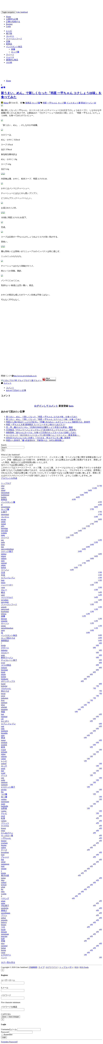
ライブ (41, 967)
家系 (3, 747)
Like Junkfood (22, 12)
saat (2, 726)
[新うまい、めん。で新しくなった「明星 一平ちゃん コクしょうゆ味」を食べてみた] (2, 87)
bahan (3, 948)
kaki (2, 866)
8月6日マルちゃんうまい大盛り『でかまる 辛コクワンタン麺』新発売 (38, 438)
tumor (3, 740)
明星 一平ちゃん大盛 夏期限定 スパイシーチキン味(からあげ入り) (35, 425)
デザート (5, 648)
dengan (4, 619)
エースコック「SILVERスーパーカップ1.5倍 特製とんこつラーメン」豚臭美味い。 (43, 435)
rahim (3, 565)
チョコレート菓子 (9, 660)
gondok (4, 745)
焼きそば (5, 691)
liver (3, 700)
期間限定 (5, 641)
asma (3, 903)
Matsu (6, 103)
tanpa (3, 582)
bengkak (4, 670)
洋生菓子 (5, 905)
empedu (4, 621)
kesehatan (5, 611)
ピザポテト (6, 955)
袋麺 (13, 49)
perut (3, 696)
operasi (4, 563)
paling (3, 847)
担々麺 (4, 797)
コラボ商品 (6, 665)
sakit (3, 595)
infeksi (3, 554)
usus (3, 735)
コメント (8, 383)
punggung (5, 802)
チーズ (4, 850)
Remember (8, 1034)
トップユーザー (66, 967)
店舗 (8, 41)
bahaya (4, 922)
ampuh (3, 607)
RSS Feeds (84, 967)
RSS (76, 967)
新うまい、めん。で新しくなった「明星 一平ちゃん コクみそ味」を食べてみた (41, 417)
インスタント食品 (14, 47)
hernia (3, 950)
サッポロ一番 (7, 835)
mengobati (5, 493)
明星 (45, 103)
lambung (4, 731)
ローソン (5, 623)
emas (3, 830)
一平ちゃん (52, 103)
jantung (4, 668)
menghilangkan (7, 628)
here (71, 406)
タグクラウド (52, 967)
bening (3, 841)
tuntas (3, 878)
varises (3, 821)
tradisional (5, 495)
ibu (2, 792)
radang (3, 558)
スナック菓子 (7, 551)
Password (5, 1032)
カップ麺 (15, 52)
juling (3, 754)
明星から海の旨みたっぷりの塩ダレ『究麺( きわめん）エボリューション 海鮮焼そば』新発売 (48, 422)
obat (2, 486)
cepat (3, 952)
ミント (4, 957)
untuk (3, 521)
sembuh (4, 742)
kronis (3, 873)
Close (4, 1017)
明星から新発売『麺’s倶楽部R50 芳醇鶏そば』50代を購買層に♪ (35, 440)
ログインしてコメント (46, 406)
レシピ (9, 31)
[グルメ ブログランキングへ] (49, 380)
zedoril (3, 763)
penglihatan (5, 913)
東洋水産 (5, 875)
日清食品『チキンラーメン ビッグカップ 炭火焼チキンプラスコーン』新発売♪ (41, 430)
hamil (3, 684)
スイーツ (10, 54)
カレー (4, 590)
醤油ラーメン (87, 103)
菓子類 (9, 33)
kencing (4, 936)
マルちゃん (6, 688)
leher (3, 705)
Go (3, 450)
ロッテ (4, 766)
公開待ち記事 (12, 19)
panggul (4, 946)
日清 (3, 572)
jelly (2, 526)
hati (2, 714)
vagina (3, 811)
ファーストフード (14, 39)
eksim (3, 674)
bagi (2, 855)
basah (3, 929)
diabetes (4, 650)
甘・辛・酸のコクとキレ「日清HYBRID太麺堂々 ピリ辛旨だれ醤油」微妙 (39, 427)
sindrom (4, 782)
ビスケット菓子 (8, 787)
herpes (3, 925)
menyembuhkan (7, 549)
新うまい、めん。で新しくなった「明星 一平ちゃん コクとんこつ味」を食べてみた (43, 419)
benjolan (4, 528)
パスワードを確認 (9, 1007)
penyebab (5, 602)
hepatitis (4, 733)
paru (3, 561)
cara (2, 488)
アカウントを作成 (9, 478)
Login (8, 26)
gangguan (5, 934)
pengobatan (5, 507)
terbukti (4, 752)
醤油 (3, 738)
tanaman (4, 709)
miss (3, 891)
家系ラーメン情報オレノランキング (34, 5)
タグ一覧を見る (8, 962)
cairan (3, 759)
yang (3, 587)
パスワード (6, 995)
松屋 (3, 818)
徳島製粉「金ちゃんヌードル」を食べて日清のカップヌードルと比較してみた (41, 432)
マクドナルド (7, 597)
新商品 (9, 44)
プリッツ (5, 823)
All (94, 103)
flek (2, 859)
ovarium (4, 843)
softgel (3, 882)
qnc (2, 540)
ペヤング (5, 898)
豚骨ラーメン (7, 657)
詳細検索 (33, 967)
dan (2, 547)
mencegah (5, 609)
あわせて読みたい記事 (16, 390)
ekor (3, 943)
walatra (4, 533)
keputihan (5, 852)
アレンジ (5, 857)
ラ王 (3, 927)
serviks (4, 789)
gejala (3, 645)
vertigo (4, 799)
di (2, 505)
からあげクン (7, 833)
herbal (3, 567)
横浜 (3, 592)
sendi (3, 768)
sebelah (4, 707)
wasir (3, 773)
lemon (3, 828)
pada (3, 542)
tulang (3, 556)
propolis (4, 920)
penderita (4, 908)
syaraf (3, 750)
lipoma (3, 845)
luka (2, 880)
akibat (3, 918)
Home (8, 17)
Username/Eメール (9, 1029)
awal (3, 816)
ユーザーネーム (8, 980)
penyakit (4, 531)
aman (3, 901)
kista (3, 544)
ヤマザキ (5, 826)
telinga (3, 614)
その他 (9, 62)
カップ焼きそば (8, 638)
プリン (4, 915)
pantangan (5, 864)
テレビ (4, 813)
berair (3, 693)
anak (3, 655)
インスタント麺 (73, 103)
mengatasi (5, 514)
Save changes (14, 1017)
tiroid (3, 672)
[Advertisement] (51, 71)
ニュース (10, 57)
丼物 (3, 941)
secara (3, 519)
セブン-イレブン (8, 724)
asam (3, 804)
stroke (3, 626)
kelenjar (4, 686)
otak (2, 728)
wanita (3, 894)
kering (3, 677)
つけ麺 (4, 794)
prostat (3, 868)
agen (3, 630)
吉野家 (4, 808)
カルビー (5, 653)
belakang (4, 679)
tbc (2, 889)
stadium (4, 703)
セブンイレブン (8, 578)
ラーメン (5, 570)
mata (3, 535)
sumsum (4, 785)
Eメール (4, 988)
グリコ (4, 775)
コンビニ (10, 36)
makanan (4, 698)
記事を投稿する (13, 22)
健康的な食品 (12, 60)
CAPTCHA (6, 1014)
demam (4, 932)
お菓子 (4, 512)
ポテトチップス (8, 681)
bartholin (4, 806)
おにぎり (5, 721)
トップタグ (6, 483)
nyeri (3, 663)
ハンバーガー (7, 585)
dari (2, 771)
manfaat (4, 716)
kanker (3, 497)
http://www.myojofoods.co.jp (25, 376)
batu (2, 580)
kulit (3, 938)
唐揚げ (4, 910)
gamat (3, 524)
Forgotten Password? (9, 1042)
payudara (4, 600)
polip (3, 780)
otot (2, 778)
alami (3, 490)
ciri (2, 719)
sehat (3, 887)
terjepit (3, 885)
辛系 (3, 575)
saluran (4, 756)
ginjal (3, 862)
